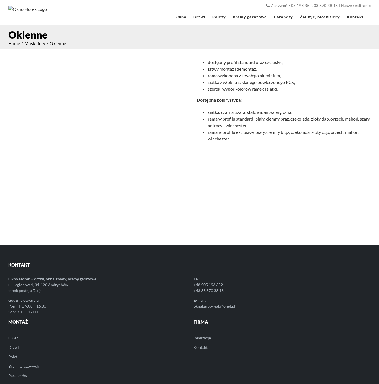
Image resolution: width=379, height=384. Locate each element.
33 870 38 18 (326, 5)
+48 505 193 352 (208, 284)
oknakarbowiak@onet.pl (214, 306)
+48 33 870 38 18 (209, 290)
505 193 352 (300, 5)
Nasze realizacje (356, 5)
